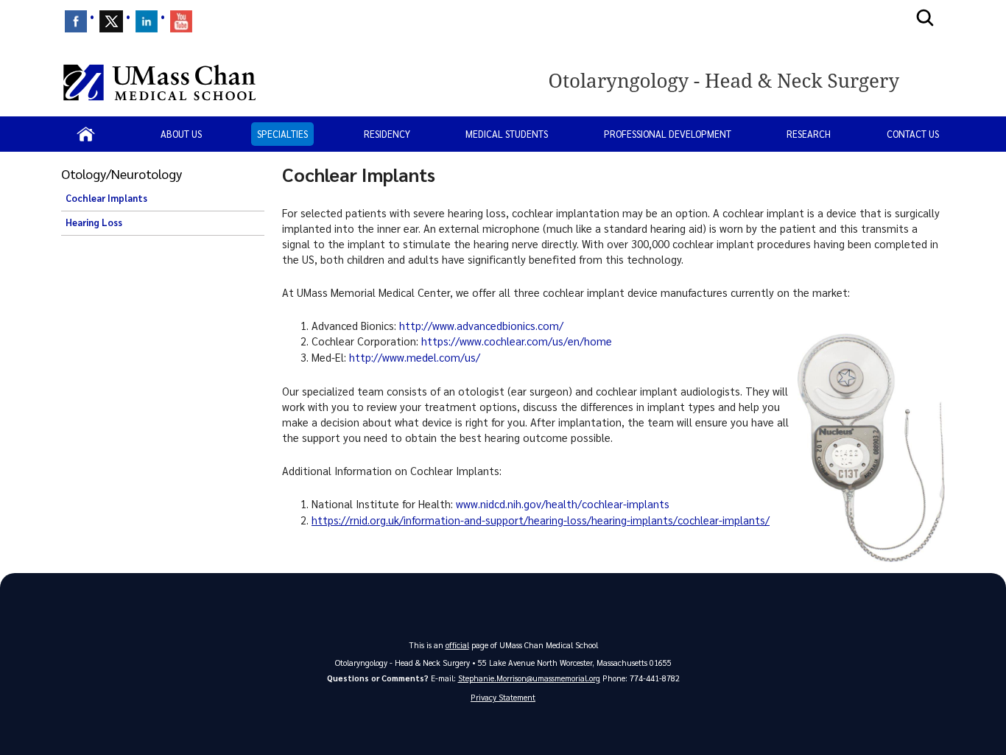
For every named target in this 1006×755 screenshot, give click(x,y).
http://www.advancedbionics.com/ (481, 325)
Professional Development (667, 133)
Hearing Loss (94, 222)
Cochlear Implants (106, 198)
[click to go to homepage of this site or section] (744, 82)
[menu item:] (76, 21)
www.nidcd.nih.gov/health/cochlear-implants (562, 503)
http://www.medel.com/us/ (414, 357)
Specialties (282, 133)
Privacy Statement (503, 697)
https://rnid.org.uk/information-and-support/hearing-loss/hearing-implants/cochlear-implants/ (541, 520)
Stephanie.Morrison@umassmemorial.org (529, 678)
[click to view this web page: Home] (85, 134)
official (457, 644)
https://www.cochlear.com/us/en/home (516, 341)
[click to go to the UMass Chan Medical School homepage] (159, 82)
